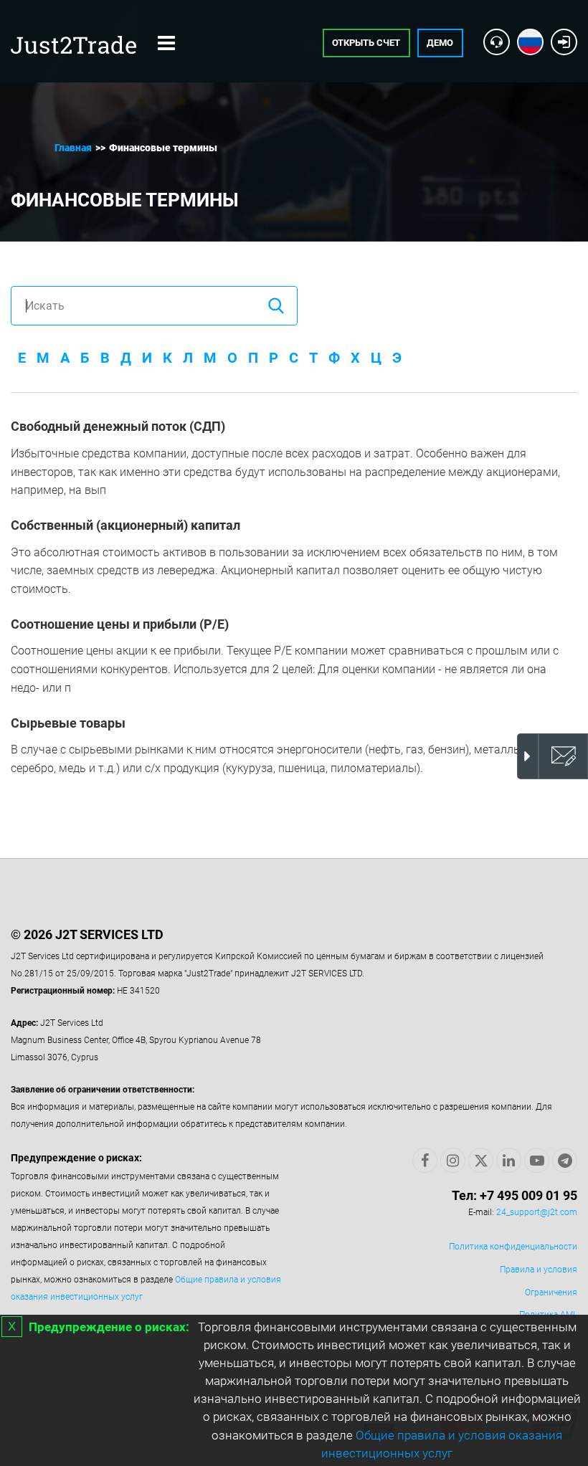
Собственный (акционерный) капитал (125, 525)
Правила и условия (538, 1270)
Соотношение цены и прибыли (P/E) (120, 624)
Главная (73, 147)
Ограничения (551, 1292)
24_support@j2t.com (536, 1212)
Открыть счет (366, 42)
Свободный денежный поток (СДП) (118, 426)
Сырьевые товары (68, 722)
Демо (440, 42)
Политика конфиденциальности (513, 1247)
